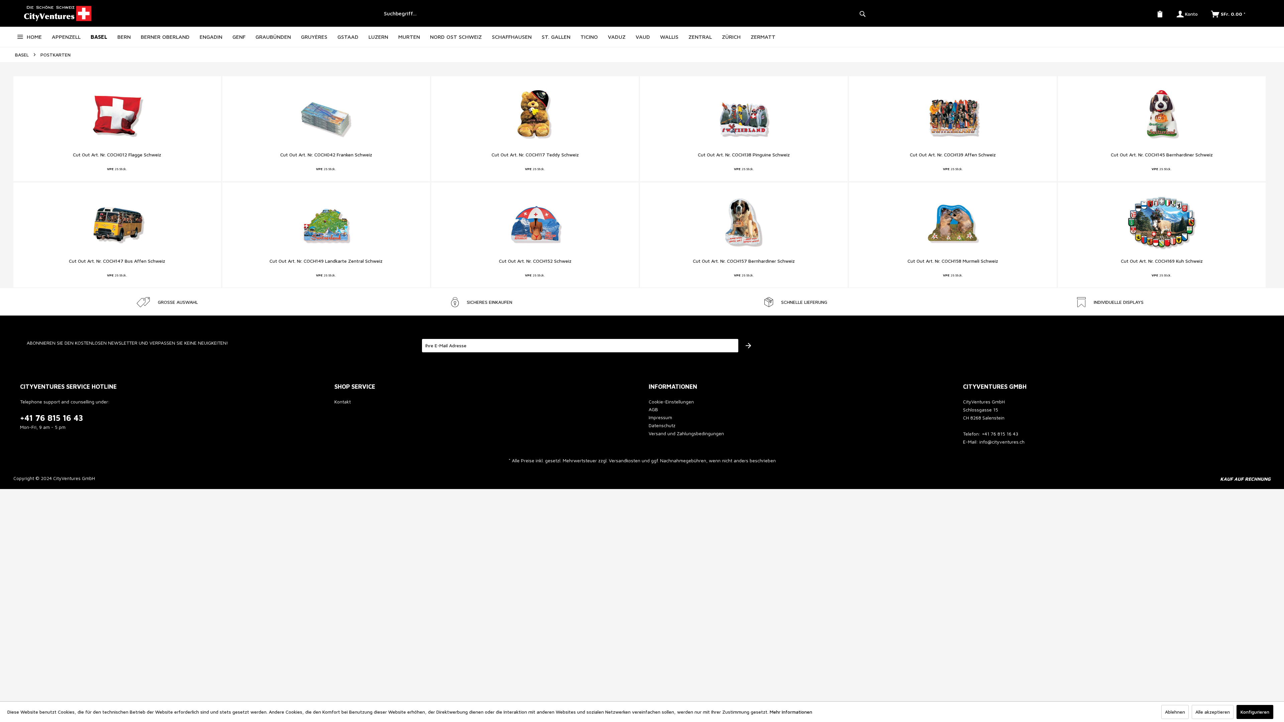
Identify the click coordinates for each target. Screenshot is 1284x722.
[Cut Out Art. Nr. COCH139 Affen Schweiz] (953, 116)
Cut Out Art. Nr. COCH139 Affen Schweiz (953, 154)
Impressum (660, 417)
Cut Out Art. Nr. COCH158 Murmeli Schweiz (952, 261)
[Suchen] (862, 13)
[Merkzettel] (1160, 13)
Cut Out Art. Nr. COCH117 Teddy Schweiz (535, 154)
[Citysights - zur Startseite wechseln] (196, 13)
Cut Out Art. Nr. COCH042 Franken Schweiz (326, 154)
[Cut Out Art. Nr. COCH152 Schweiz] (535, 222)
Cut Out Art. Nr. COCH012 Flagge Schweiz (117, 154)
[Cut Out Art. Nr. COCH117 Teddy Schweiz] (535, 116)
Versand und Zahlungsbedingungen (686, 433)
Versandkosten (624, 460)
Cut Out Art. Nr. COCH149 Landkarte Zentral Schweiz (326, 261)
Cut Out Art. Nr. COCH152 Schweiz (535, 261)
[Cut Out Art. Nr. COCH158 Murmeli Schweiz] (953, 222)
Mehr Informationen (791, 712)
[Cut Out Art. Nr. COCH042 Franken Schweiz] (326, 116)
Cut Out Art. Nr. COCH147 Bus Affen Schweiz (117, 261)
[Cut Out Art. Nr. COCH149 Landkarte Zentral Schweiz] (326, 222)
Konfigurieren (1255, 712)
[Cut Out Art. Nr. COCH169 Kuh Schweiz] (1162, 222)
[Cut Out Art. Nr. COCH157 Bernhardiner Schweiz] (744, 222)
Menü (20, 36)
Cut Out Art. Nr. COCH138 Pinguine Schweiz (744, 154)
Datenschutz (662, 425)
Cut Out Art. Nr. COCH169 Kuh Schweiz (1162, 261)
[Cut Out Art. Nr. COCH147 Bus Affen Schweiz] (117, 222)
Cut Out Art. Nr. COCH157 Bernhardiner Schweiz (744, 261)
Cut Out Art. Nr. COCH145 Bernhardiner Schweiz (1162, 154)
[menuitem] (623, 13)
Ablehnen (1175, 712)
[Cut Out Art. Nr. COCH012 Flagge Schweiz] (117, 116)
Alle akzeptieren (1212, 712)
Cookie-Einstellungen (671, 401)
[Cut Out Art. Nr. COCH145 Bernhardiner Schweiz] (1162, 116)
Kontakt (342, 401)
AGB (653, 409)
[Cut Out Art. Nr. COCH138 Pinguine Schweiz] (744, 116)
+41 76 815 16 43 (51, 418)
